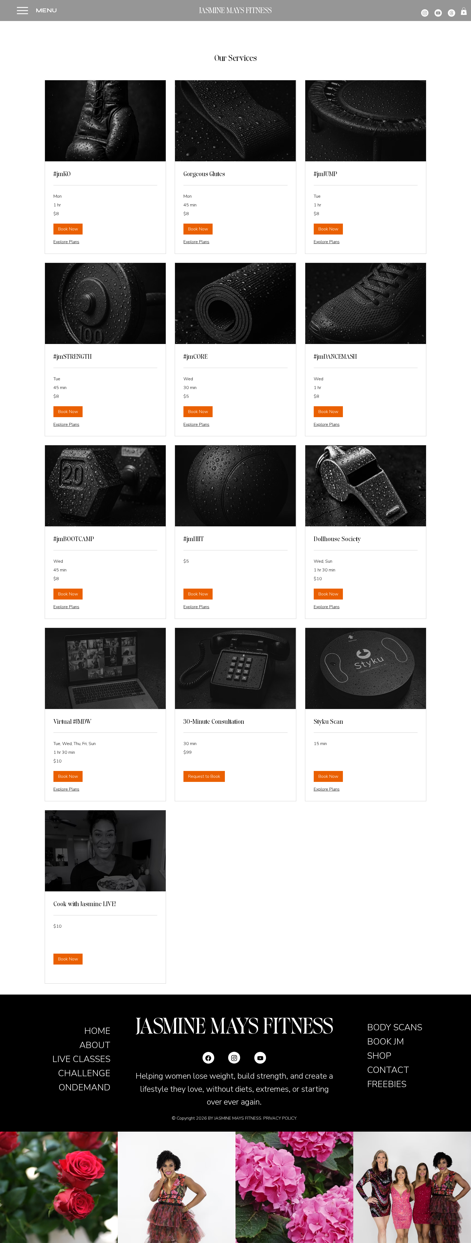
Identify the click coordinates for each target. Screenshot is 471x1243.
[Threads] (451, 13)
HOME (97, 1031)
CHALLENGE (84, 1073)
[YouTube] (260, 1058)
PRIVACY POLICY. (280, 1118)
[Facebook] (208, 1051)
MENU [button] (46, 10)
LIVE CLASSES (81, 1059)
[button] (22, 11)
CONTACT (388, 1070)
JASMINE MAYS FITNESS (235, 10)
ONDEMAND (84, 1087)
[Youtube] (438, 13)
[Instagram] (424, 13)
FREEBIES (386, 1084)
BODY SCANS (394, 1027)
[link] (105, 174)
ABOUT (94, 1045)
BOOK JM (385, 1042)
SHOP (379, 1056)
